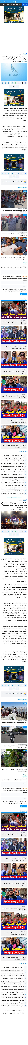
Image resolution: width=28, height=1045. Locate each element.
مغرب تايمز (24, 61)
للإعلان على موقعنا (12, 1013)
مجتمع (20, 500)
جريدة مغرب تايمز (10, 1010)
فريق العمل (5, 1013)
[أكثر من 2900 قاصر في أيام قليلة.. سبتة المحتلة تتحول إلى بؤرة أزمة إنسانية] (14, 201)
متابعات (20, 54)
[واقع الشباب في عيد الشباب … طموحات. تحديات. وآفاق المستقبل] (14, 363)
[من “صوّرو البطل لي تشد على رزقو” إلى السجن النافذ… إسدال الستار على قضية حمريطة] (14, 248)
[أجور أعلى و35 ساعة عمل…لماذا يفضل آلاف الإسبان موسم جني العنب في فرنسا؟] (14, 760)
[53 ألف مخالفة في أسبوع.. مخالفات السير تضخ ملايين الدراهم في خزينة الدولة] (14, 737)
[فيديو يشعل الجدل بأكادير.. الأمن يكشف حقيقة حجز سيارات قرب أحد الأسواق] (14, 225)
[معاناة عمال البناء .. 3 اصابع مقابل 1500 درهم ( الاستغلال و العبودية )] (14, 313)
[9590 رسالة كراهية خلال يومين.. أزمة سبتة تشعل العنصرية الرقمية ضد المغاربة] (14, 713)
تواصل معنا (19, 1013)
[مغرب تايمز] (14, 1)
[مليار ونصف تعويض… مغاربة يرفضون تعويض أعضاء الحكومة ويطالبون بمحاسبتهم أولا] (14, 338)
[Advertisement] (14, 38)
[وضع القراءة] (8, 82)
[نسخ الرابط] (5, 82)
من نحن (23, 1013)
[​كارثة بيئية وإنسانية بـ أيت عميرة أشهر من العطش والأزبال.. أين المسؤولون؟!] (14, 387)
